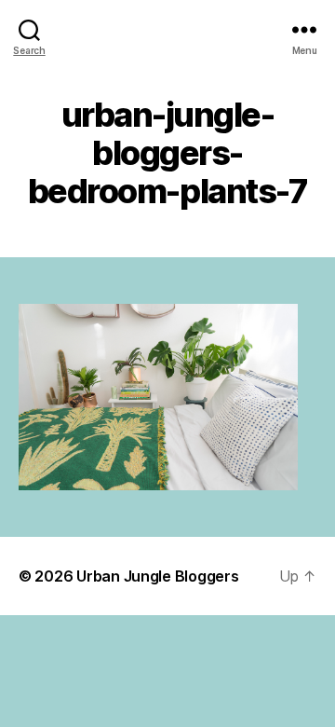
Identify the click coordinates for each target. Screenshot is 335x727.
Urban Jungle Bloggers (157, 576)
